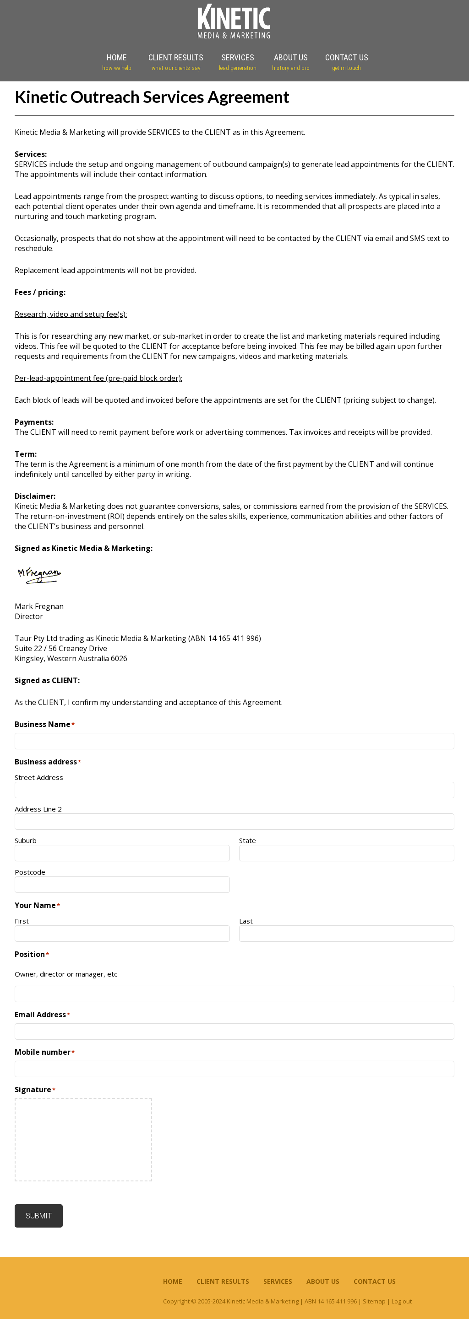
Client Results (222, 1281)
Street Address (39, 777)
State (247, 840)
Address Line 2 (38, 808)
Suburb (26, 840)
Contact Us (375, 1281)
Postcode (30, 871)
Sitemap (374, 1301)
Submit (39, 1216)
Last (246, 920)
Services (277, 1281)
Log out (402, 1301)
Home (172, 1281)
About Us (322, 1281)
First (22, 920)
